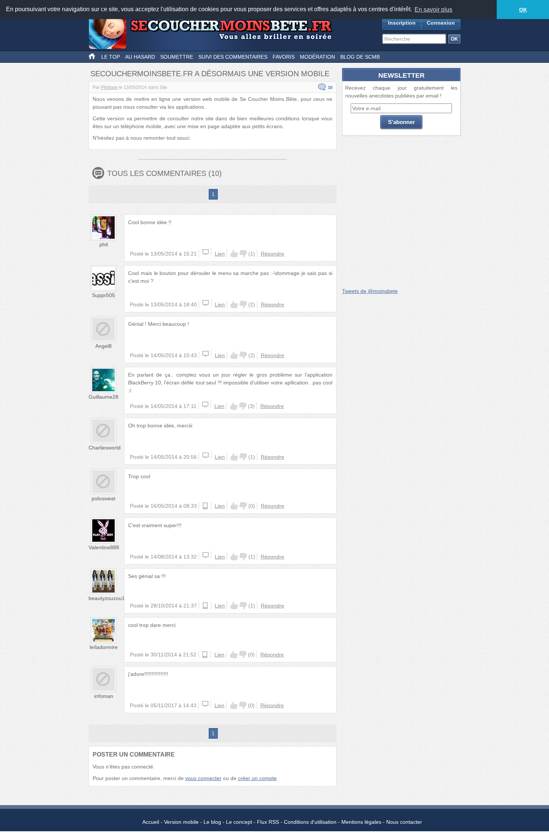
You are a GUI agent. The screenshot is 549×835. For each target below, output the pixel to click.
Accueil (150, 822)
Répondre (272, 254)
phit (103, 244)
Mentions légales (361, 822)
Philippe (109, 87)
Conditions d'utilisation (310, 822)
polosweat (103, 498)
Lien (220, 254)
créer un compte (257, 778)
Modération (317, 57)
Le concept (239, 822)
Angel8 (103, 346)
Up (234, 253)
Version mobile (181, 822)
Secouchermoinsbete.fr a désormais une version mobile (209, 73)
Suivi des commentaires (232, 57)
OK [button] (523, 10)
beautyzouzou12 (108, 598)
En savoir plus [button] (433, 9)
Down (243, 253)
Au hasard (140, 57)
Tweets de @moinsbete (370, 291)
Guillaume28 (103, 397)
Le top (110, 57)
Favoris (284, 57)
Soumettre (176, 57)
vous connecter (203, 778)
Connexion (441, 23)
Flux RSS (268, 822)
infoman (103, 696)
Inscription (402, 23)
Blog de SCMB (360, 57)
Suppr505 (103, 295)
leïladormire (104, 647)
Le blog (212, 822)
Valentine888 (104, 547)
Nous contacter (404, 822)
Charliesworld (105, 448)
